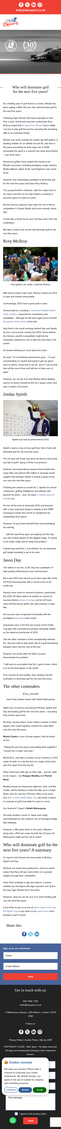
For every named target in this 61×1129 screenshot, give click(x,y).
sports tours (43, 911)
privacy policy (39, 1114)
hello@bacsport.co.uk (30, 10)
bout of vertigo (28, 600)
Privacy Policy (16, 1040)
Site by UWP (46, 1040)
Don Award (20, 618)
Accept (39, 1090)
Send (30, 976)
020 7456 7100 (30, 1001)
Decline (25, 1090)
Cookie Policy (31, 1040)
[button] (12, 1120)
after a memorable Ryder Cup (22, 797)
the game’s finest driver (14, 321)
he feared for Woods (32, 125)
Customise (11, 1090)
